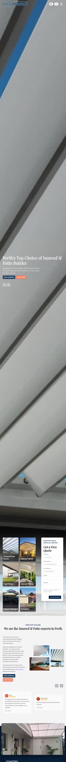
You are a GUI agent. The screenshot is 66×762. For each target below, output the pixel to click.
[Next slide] (61, 685)
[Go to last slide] (56, 685)
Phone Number (47, 568)
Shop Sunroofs (9, 277)
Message (45, 582)
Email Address (47, 561)
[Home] (15, 4)
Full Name (45, 554)
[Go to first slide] (8, 285)
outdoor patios (19, 669)
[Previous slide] (4, 285)
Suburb (45, 575)
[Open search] (56, 4)
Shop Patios (21, 277)
